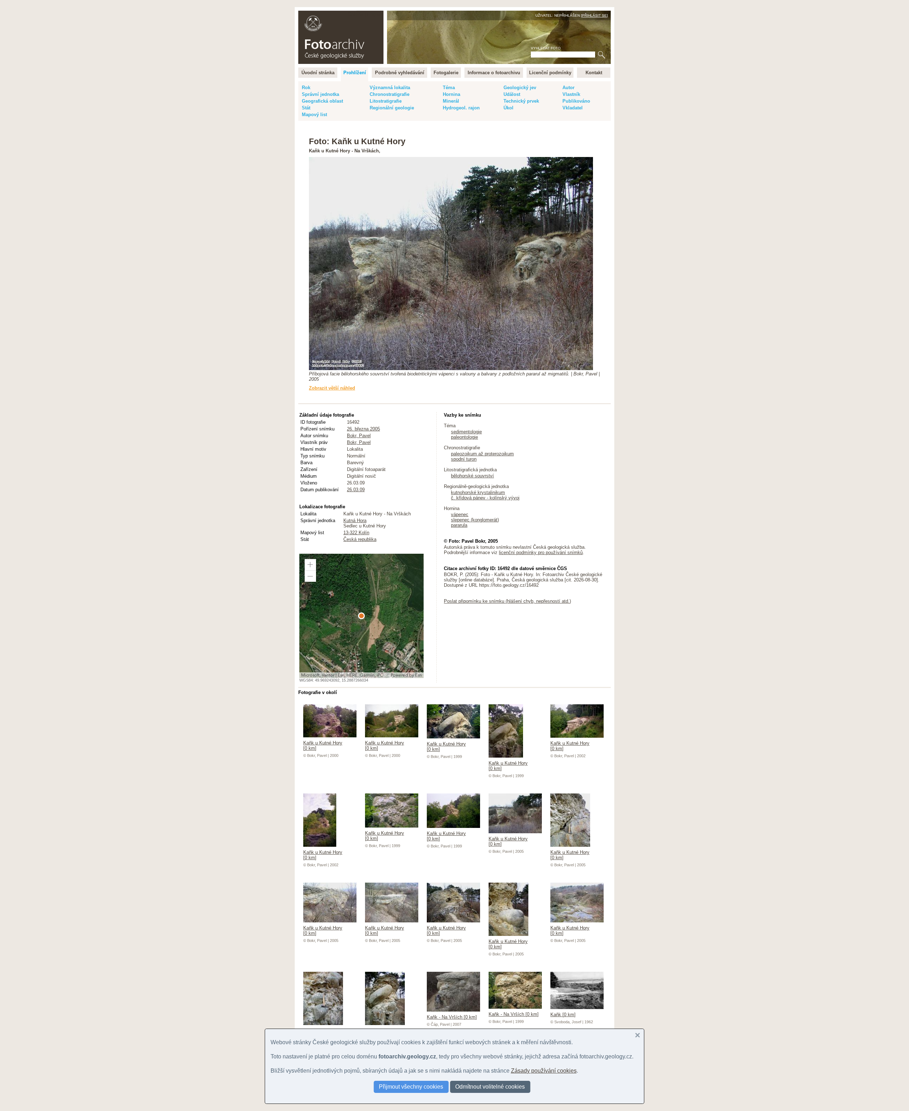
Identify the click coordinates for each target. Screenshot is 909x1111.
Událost (512, 94)
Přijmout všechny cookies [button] (411, 1087)
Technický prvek (521, 101)
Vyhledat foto (546, 48)
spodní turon (464, 459)
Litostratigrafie (386, 101)
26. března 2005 (363, 429)
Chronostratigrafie (389, 94)
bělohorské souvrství (472, 475)
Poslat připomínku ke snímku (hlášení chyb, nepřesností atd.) (507, 601)
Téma (449, 87)
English (374, 14)
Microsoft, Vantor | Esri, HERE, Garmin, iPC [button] (342, 675)
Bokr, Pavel (359, 435)
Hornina (451, 94)
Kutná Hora (354, 520)
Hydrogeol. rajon (461, 107)
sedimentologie (466, 431)
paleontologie (464, 437)
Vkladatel (572, 107)
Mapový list (314, 114)
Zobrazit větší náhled (332, 388)
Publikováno (576, 101)
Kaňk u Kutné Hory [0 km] (322, 745)
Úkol (508, 107)
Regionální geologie (392, 107)
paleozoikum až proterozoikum (482, 453)
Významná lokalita (390, 87)
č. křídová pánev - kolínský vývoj (485, 497)
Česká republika (359, 539)
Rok (306, 87)
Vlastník (571, 94)
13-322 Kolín (356, 532)
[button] (310, 564)
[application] (361, 616)
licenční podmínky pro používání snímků (541, 552)
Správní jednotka (320, 94)
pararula (459, 525)
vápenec (459, 514)
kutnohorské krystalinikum (478, 492)
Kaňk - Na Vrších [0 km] (452, 1017)
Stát (306, 107)
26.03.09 (356, 489)
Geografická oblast (322, 101)
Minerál (451, 101)
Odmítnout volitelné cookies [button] (490, 1087)
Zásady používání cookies (544, 1071)
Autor (568, 87)
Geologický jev (520, 87)
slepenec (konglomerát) (475, 519)
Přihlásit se (594, 15)
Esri (418, 675)
